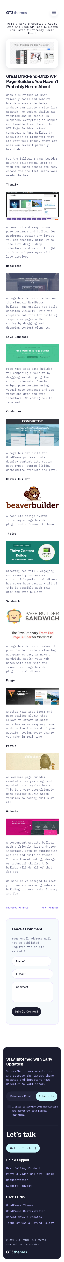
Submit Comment (26, 1011)
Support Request (19, 1186)
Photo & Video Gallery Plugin (30, 1174)
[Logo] (16, 12)
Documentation (17, 1180)
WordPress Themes (19, 1205)
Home (10, 23)
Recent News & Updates (24, 1217)
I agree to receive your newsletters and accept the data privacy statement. (35, 1110)
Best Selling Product (23, 1168)
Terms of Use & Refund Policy (30, 1223)
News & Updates (31, 23)
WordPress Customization (25, 1211)
